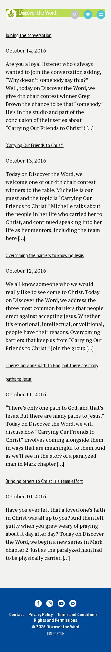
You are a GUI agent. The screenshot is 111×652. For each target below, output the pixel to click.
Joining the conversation (29, 35)
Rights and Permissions (55, 620)
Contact (16, 614)
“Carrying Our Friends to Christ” (35, 145)
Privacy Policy (40, 614)
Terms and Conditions (77, 614)
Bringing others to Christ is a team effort (44, 481)
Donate (87, 14)
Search (74, 14)
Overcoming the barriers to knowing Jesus (45, 255)
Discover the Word (31, 14)
